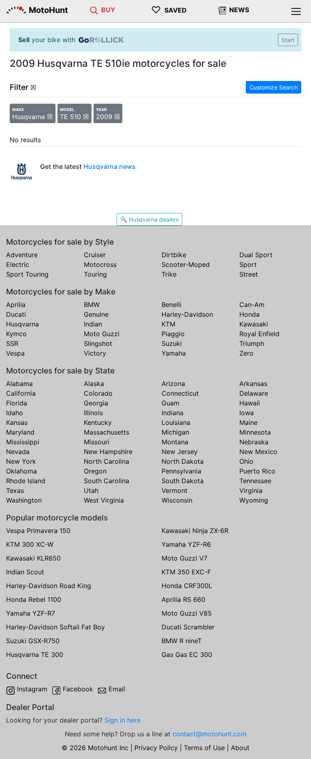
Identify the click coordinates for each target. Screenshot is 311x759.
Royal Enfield (259, 334)
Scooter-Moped (186, 264)
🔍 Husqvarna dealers (149, 219)
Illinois (93, 413)
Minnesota (255, 432)
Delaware (253, 393)
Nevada (18, 452)
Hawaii (249, 403)
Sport (248, 264)
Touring (95, 274)
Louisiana (176, 422)
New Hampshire (108, 452)
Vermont (174, 490)
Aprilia (16, 305)
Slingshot (98, 343)
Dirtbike (174, 255)
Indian (93, 324)
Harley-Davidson (187, 314)
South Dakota (183, 481)
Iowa (246, 413)
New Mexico (258, 452)
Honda (249, 314)
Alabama (19, 384)
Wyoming (253, 500)
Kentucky (98, 422)
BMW (92, 305)
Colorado (98, 393)
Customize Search (273, 87)
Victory (95, 353)
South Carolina (106, 481)
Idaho (14, 413)
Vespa (15, 353)
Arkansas (253, 384)
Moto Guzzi (101, 334)
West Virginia (104, 500)
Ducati (16, 314)
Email (117, 689)
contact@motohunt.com (210, 734)
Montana (175, 442)
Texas (15, 490)
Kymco (16, 334)
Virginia (250, 490)
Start (287, 39)
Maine (248, 422)
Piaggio (173, 334)
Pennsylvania (181, 471)
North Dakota (183, 461)
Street (248, 274)
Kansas (17, 422)
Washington (24, 500)
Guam (170, 403)
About (240, 748)
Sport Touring (27, 274)
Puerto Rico (257, 471)
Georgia (96, 403)
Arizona (173, 384)
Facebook (78, 689)
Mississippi (22, 442)
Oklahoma (21, 471)
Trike (169, 274)
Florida (16, 403)
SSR (12, 343)
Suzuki (172, 343)
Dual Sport (256, 255)
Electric (17, 264)
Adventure (22, 255)
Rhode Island (25, 481)
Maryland (20, 432)
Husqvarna (22, 324)
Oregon (95, 471)
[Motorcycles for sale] (94, 10)
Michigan (175, 432)
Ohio (246, 461)
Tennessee (255, 481)
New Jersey (180, 452)
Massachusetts (106, 432)
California (21, 393)
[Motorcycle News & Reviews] (222, 10)
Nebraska (253, 442)
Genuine (96, 314)
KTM (168, 324)
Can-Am (251, 305)
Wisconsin (177, 500)
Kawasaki (253, 324)
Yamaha (174, 353)
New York (21, 461)
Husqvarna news (109, 166)
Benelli (171, 305)
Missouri (96, 442)
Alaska (94, 384)
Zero (246, 353)
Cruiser (95, 255)
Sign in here (122, 720)
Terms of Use (204, 748)
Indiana (172, 413)
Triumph (251, 343)
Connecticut (180, 393)
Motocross (100, 264)
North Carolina (106, 461)
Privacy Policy (156, 748)
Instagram (32, 689)
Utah (91, 490)
